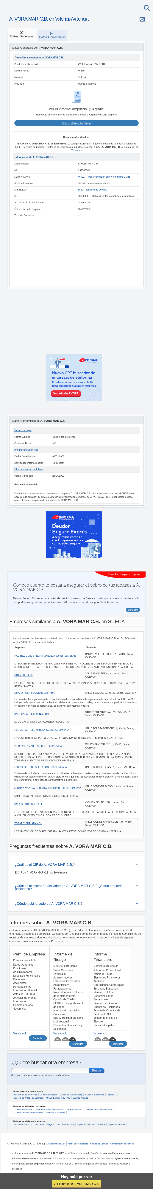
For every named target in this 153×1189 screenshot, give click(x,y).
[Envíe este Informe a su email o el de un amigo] (142, 19)
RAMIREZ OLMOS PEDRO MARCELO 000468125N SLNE (45, 655)
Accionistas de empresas (25, 1094)
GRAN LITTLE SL (23, 675)
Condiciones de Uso (56, 1143)
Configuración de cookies (122, 1143)
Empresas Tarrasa (65, 1124)
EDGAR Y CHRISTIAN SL (28, 823)
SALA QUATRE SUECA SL (28, 804)
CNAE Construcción (23, 1109)
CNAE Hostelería (73, 1109)
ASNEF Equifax (53, 1097)
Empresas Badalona (23, 1124)
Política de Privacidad (78, 1143)
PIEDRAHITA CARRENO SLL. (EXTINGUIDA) (38, 746)
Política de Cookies (99, 1143)
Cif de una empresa (48, 1094)
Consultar (38, 1038)
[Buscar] (147, 8)
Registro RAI (112, 1094)
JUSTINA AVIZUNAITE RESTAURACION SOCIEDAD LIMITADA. (48, 788)
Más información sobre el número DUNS (109, 176)
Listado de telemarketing (71, 1094)
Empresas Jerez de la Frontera (90, 1124)
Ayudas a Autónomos (94, 1094)
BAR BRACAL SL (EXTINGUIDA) (31, 714)
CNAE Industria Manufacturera (98, 1109)
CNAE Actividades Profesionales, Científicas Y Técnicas (39, 1112)
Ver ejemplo (20, 1033)
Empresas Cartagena (44, 1124)
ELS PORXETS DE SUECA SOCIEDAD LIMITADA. (41, 767)
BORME (66, 1097)
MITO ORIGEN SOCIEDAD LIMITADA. (34, 692)
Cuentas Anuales (80, 1097)
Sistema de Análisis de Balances (28, 1097)
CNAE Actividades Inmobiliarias (49, 1109)
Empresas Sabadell (116, 1124)
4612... (82, 176)
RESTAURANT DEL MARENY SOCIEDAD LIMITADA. (42, 729)
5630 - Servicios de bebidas (92, 189)
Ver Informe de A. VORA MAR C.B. (76, 1183)
